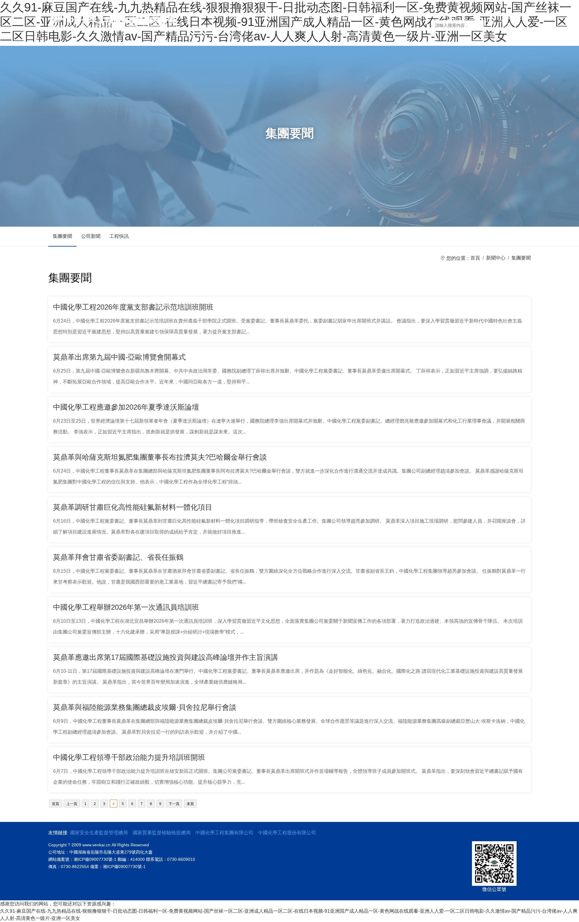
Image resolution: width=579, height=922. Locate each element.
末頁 (190, 804)
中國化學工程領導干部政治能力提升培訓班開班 (129, 757)
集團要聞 (62, 236)
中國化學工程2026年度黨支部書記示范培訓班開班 (133, 307)
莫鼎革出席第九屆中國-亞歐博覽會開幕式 (119, 357)
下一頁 (174, 804)
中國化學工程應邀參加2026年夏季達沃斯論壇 (126, 407)
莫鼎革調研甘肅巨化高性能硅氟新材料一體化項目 (132, 507)
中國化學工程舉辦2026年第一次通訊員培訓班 (126, 607)
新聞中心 (495, 257)
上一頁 (71, 804)
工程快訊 (119, 236)
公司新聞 (90, 236)
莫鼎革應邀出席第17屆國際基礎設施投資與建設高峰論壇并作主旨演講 (165, 657)
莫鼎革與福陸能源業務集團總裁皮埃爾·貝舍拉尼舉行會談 (144, 707)
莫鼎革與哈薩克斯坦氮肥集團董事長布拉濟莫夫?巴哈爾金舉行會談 (160, 457)
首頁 (475, 257)
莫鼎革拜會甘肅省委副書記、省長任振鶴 (118, 557)
